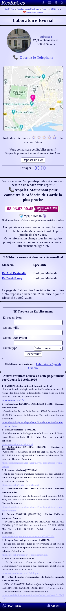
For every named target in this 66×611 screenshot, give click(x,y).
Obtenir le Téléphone (36, 57)
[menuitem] (61, 2)
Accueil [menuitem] (53, 605)
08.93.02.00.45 (20, 208)
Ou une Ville (11, 327)
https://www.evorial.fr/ (13, 400)
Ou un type (10, 348)
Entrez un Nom (12, 317)
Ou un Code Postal (15, 338)
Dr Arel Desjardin (14, 273)
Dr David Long (12, 278)
